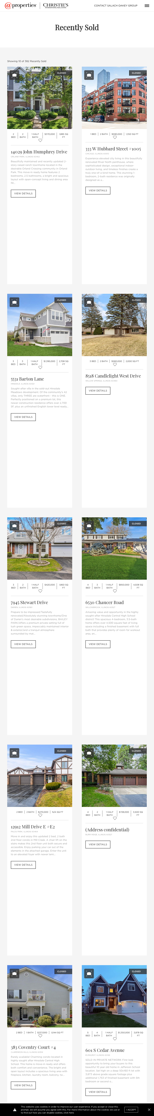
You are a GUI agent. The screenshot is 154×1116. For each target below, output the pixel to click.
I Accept (131, 1110)
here (71, 1113)
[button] (149, 1110)
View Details (23, 193)
